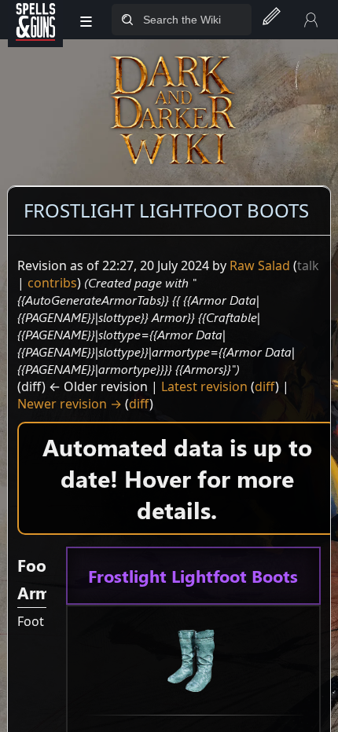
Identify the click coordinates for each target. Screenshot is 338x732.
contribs (52, 282)
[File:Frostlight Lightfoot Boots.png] (193, 659)
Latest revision (204, 386)
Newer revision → (69, 403)
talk (308, 265)
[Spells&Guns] (35, 19)
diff (265, 386)
